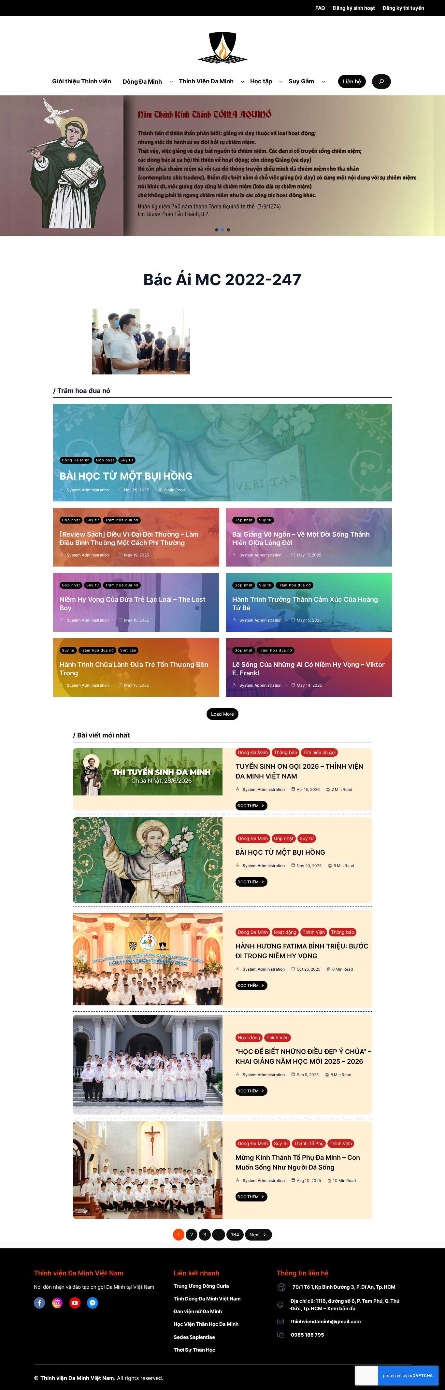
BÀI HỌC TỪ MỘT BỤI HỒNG (126, 476)
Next (255, 1234)
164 (235, 1234)
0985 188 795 (307, 1335)
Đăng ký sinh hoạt (354, 8)
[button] (216, 230)
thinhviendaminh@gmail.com (326, 1321)
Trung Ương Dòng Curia (201, 1286)
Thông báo (285, 752)
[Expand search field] (381, 81)
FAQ (320, 8)
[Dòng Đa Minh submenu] (171, 81)
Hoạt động (285, 932)
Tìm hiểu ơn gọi (319, 752)
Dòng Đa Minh (76, 460)
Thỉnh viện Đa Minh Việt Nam (77, 1378)
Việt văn (128, 650)
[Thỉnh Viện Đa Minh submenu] (242, 81)
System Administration (88, 489)
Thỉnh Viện (314, 932)
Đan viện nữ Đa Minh (198, 1311)
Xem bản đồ (341, 1308)
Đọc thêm (248, 805)
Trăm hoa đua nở (121, 520)
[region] (222, 165)
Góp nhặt (105, 460)
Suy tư (127, 460)
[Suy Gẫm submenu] (323, 81)
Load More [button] (222, 714)
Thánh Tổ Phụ (308, 1143)
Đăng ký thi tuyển (403, 8)
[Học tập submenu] (281, 81)
